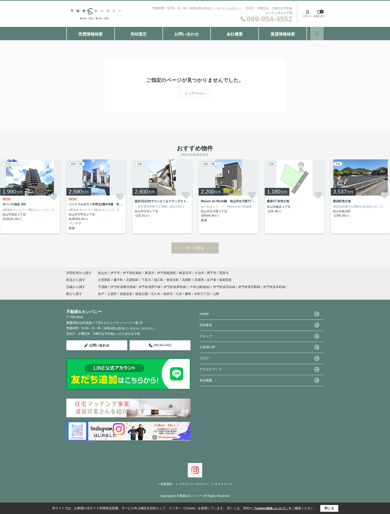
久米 (179, 294)
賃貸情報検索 (283, 34)
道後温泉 (126, 294)
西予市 (211, 273)
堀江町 (159, 280)
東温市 (149, 273)
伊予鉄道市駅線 (249, 287)
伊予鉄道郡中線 (150, 287)
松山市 (102, 273)
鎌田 (188, 294)
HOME (204, 314)
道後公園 (141, 294)
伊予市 (115, 273)
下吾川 (147, 280)
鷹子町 (119, 280)
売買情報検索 (90, 34)
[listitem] (96, 196)
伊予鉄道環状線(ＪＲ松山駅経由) (187, 287)
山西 (216, 294)
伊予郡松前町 (132, 273)
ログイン (307, 16)
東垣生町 (173, 280)
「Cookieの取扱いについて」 (270, 508)
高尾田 (199, 280)
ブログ (204, 358)
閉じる (329, 508)
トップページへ (195, 93)
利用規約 (166, 484)
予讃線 (103, 287)
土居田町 (104, 280)
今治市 (199, 273)
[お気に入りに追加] (53, 197)
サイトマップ (223, 484)
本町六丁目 (202, 294)
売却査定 (138, 34)
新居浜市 (185, 273)
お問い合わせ (186, 34)
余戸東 (212, 280)
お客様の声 (207, 347)
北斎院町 (132, 280)
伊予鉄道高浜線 (224, 287)
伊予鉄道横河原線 (123, 287)
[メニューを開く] (317, 33)
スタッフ (206, 336)
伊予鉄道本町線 (274, 287)
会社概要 (235, 34)
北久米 (155, 294)
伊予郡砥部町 (166, 273)
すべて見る (195, 248)
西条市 (224, 273)
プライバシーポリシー (193, 484)
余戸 (101, 294)
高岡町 (187, 280)
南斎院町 (225, 280)
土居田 (112, 294)
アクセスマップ (211, 369)
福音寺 (168, 294)
